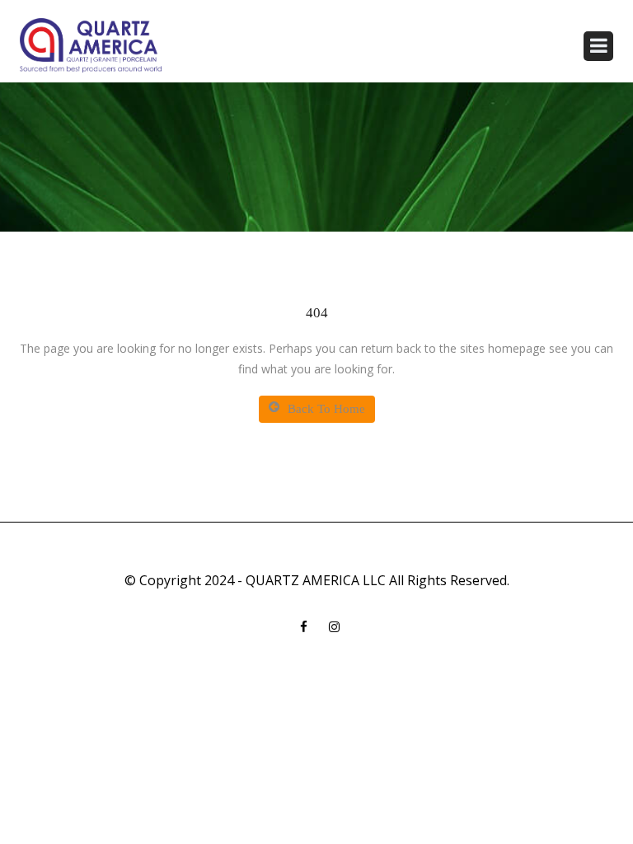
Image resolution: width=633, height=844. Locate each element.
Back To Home (326, 408)
